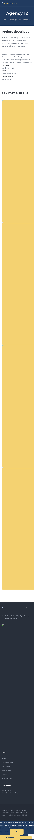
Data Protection (7, 778)
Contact (4, 774)
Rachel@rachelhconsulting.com (11, 793)
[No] (26, 837)
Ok (17, 832)
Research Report (7, 770)
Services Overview (7, 762)
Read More (10, 837)
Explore (18, 162)
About (4, 758)
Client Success (6, 766)
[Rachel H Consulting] (9, 3)
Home (5, 19)
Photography (15, 19)
